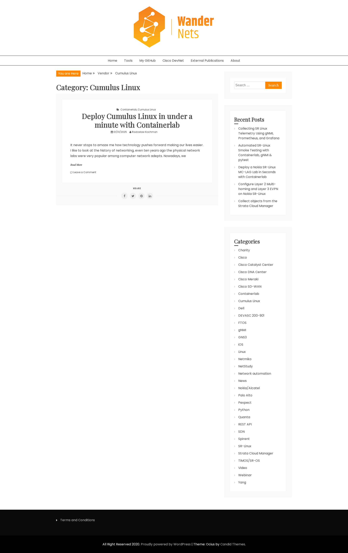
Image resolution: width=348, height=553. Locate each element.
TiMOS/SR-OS (249, 460)
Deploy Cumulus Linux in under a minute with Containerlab (137, 120)
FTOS (242, 322)
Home (112, 60)
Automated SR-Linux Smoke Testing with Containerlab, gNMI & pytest (255, 152)
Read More (76, 164)
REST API (245, 424)
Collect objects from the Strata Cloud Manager (257, 203)
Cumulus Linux (147, 109)
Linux (242, 351)
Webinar (245, 475)
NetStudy (245, 366)
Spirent (244, 439)
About (235, 60)
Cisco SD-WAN (249, 286)
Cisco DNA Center (252, 272)
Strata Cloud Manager (255, 453)
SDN (241, 431)
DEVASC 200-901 (251, 315)
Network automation (254, 373)
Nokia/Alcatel (249, 388)
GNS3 (242, 337)
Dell (241, 308)
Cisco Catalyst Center (255, 264)
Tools (128, 60)
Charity (244, 250)
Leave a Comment (84, 172)
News (242, 380)
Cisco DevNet (173, 60)
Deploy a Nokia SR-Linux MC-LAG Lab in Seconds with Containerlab (257, 172)
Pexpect (245, 402)
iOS (240, 344)
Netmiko (245, 359)
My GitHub (147, 60)
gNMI (242, 330)
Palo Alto (245, 395)
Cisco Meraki (248, 279)
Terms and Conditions (77, 520)
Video (242, 468)
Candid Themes (232, 544)
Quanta (244, 417)
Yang (242, 482)
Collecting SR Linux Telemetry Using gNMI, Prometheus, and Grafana (258, 133)
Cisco (242, 257)
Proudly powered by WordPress (166, 544)
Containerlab (128, 109)
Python (244, 409)
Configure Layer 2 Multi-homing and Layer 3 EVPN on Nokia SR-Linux (258, 189)
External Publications (207, 60)
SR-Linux (244, 446)
